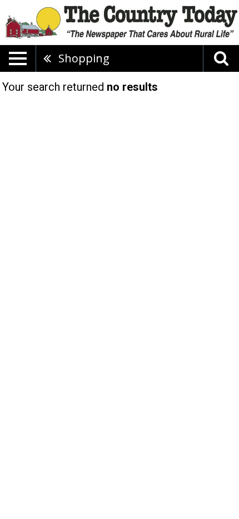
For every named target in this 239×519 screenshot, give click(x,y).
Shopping (83, 58)
